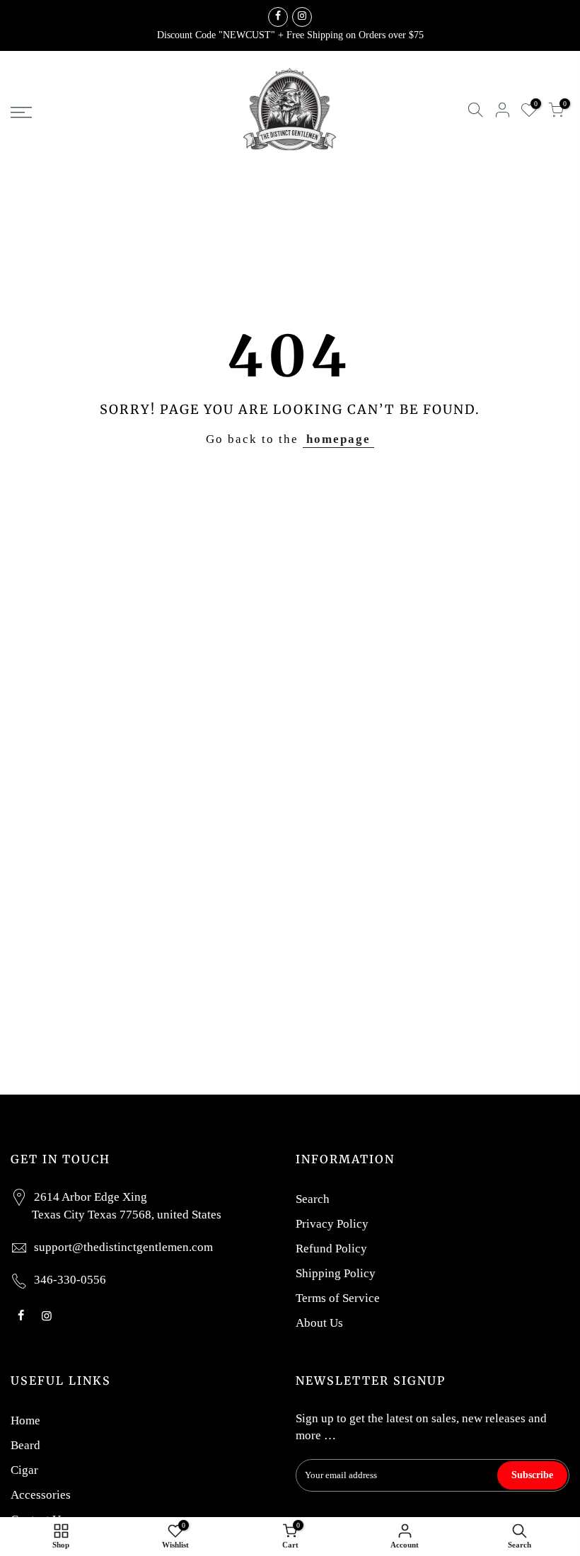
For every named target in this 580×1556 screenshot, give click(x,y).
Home (25, 1420)
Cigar (24, 1470)
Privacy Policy (332, 1224)
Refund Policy (331, 1248)
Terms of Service (338, 1298)
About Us (319, 1323)
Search (313, 1199)
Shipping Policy (336, 1273)
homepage (338, 439)
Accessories (41, 1495)
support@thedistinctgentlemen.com (123, 1247)
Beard (25, 1445)
